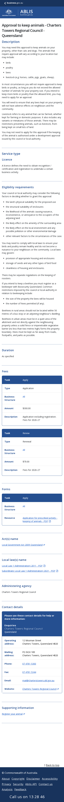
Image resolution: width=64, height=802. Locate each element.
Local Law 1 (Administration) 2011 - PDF (23, 565)
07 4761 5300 (29, 663)
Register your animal (13, 713)
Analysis (7, 789)
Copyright (18, 778)
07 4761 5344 (29, 672)
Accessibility (50, 778)
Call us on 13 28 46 (27, 796)
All (24, 396)
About (6, 778)
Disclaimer (33, 778)
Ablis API (31, 784)
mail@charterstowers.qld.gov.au (38, 680)
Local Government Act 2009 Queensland (23, 544)
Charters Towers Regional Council (40, 688)
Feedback (20, 789)
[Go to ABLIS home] (17, 12)
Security (18, 784)
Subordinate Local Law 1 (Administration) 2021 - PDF (30, 570)
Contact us (46, 784)
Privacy (6, 784)
